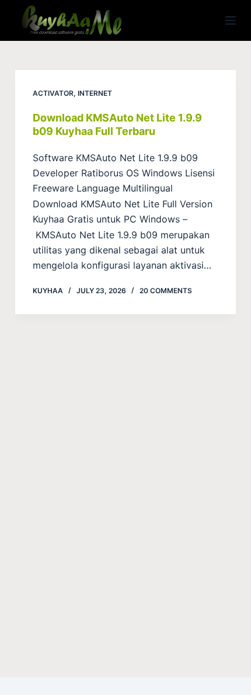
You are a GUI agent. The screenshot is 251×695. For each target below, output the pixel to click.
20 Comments (166, 290)
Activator (53, 93)
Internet (95, 93)
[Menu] (230, 20)
